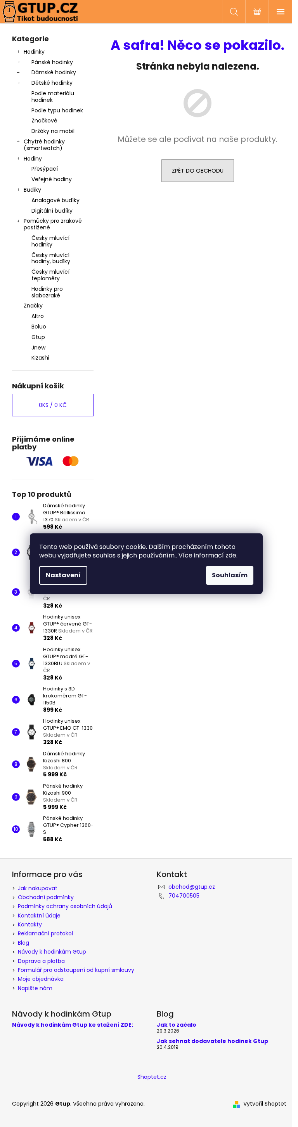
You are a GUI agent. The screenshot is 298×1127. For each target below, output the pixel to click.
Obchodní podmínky (46, 897)
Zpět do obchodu (198, 171)
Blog (23, 943)
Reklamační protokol (45, 933)
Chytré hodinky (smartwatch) (44, 145)
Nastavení (63, 575)
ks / (53, 405)
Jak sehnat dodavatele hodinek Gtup (212, 1041)
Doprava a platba (41, 961)
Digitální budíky (52, 211)
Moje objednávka (41, 979)
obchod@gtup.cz (191, 887)
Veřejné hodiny (51, 179)
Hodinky (34, 52)
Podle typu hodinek (57, 110)
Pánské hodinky (52, 62)
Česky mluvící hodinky (50, 241)
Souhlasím (230, 575)
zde (230, 555)
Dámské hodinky (53, 72)
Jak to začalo (176, 1025)
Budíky (32, 190)
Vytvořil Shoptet (264, 1104)
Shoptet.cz (151, 1077)
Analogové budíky (55, 200)
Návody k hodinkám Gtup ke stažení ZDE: (72, 1025)
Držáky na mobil (52, 131)
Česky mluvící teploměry (50, 275)
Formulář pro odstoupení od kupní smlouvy (76, 970)
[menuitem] (53, 316)
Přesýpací (44, 169)
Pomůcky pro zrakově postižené (53, 224)
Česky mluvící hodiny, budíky (50, 258)
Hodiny (33, 158)
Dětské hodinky (52, 83)
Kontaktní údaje (39, 915)
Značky (33, 305)
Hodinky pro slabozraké (47, 292)
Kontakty (30, 924)
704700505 (183, 896)
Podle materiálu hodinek (52, 96)
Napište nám (35, 988)
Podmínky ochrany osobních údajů (65, 906)
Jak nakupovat (37, 888)
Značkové (44, 120)
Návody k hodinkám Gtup (52, 952)
